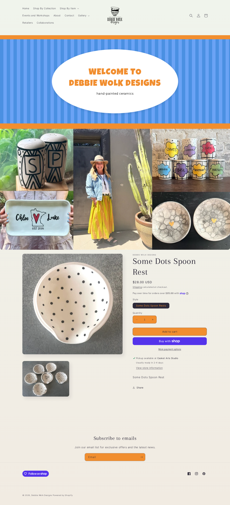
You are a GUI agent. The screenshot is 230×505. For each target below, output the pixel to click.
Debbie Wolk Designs (41, 495)
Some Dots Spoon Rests (151, 305)
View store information (149, 367)
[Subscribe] (141, 457)
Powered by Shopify (63, 495)
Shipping (137, 287)
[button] (69, 8)
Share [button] (140, 387)
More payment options (169, 349)
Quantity (137, 313)
